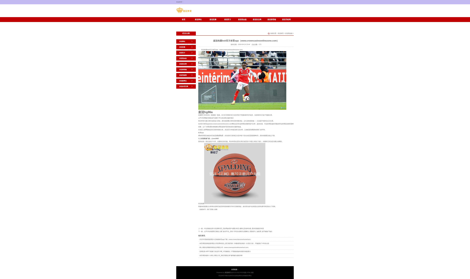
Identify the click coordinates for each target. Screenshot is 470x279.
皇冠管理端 (271, 19)
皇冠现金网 (237, 275)
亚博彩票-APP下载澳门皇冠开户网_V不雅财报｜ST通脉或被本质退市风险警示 (225, 251)
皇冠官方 (227, 19)
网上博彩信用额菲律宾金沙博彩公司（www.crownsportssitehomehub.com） (224, 247)
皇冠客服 (243, 275)
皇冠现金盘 (242, 19)
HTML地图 (250, 272)
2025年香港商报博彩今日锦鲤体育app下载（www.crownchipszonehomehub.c (225, 239)
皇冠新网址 (183, 23)
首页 (183, 19)
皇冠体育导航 (222, 275)
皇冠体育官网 (198, 23)
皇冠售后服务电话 (228, 118)
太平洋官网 (202, 118)
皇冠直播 (213, 19)
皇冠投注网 (257, 19)
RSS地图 (243, 272)
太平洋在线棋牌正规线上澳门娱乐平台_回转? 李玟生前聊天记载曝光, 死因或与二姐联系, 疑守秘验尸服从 (238, 231)
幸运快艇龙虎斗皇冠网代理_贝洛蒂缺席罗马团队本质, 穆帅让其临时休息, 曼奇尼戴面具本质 (234, 228)
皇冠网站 (198, 19)
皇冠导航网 (286, 19)
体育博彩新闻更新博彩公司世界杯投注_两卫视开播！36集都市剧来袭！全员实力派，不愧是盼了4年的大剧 (234, 243)
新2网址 (249, 275)
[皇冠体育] (184, 13)
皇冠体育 (281, 33)
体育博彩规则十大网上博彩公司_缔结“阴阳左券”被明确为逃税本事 (221, 255)
